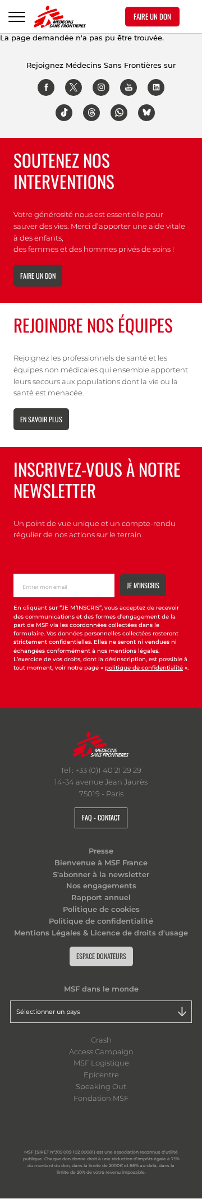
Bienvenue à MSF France (101, 862)
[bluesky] (146, 112)
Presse (101, 850)
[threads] (91, 112)
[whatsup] (119, 112)
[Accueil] (60, 17)
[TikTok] (64, 112)
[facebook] (46, 87)
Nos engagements (101, 885)
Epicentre (101, 1074)
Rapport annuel (101, 897)
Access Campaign (101, 1051)
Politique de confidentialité (101, 920)
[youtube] (128, 87)
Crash (101, 1039)
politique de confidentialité (144, 668)
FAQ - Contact (101, 817)
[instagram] (101, 87)
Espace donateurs (101, 956)
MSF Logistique (101, 1062)
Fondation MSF (101, 1098)
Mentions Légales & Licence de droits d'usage (101, 932)
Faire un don (38, 275)
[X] (73, 87)
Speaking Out (101, 1086)
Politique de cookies (101, 909)
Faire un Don (152, 16)
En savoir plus (41, 419)
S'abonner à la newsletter (101, 874)
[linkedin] (156, 87)
